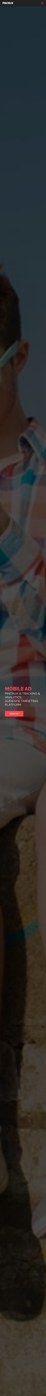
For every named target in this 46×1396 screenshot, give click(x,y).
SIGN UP (14, 714)
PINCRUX (7, 3)
